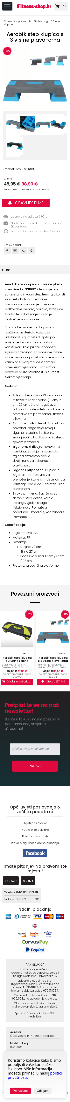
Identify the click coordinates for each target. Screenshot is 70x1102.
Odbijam (42, 1090)
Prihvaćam (20, 1090)
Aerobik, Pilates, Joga (36, 21)
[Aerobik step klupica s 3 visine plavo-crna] (53, 630)
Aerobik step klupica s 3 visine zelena (17, 659)
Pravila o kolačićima (35, 830)
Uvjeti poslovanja (35, 823)
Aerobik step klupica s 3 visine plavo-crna (53, 659)
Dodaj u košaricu (19, 681)
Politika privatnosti (35, 836)
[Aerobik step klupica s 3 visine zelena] (17, 630)
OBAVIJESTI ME (28, 203)
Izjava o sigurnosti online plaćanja (35, 843)
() (63, 6)
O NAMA (28, 881)
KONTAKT (11, 881)
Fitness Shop (12, 21)
